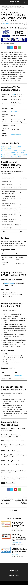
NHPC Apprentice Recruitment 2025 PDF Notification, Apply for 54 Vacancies (21, 501)
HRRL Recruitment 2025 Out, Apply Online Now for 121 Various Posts (18, 524)
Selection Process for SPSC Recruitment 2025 (14, 155)
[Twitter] (11, 47)
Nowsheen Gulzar (16, 529)
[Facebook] (8, 47)
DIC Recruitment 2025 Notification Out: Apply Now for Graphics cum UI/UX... (19, 550)
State (6, 9)
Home (2, 6)
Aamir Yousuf (6, 23)
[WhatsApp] (19, 47)
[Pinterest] (15, 47)
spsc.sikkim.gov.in (16, 134)
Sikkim (13, 94)
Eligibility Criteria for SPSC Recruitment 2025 (13, 151)
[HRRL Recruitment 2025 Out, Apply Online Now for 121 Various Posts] (5, 524)
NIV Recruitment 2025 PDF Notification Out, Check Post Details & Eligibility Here (7, 501)
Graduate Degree (9, 283)
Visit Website (18, 375)
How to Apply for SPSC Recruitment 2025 (12, 153)
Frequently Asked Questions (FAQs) (11, 157)
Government (14, 111)
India (6, 6)
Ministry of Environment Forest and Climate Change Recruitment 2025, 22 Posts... (19, 537)
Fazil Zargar (15, 554)
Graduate (8, 482)
